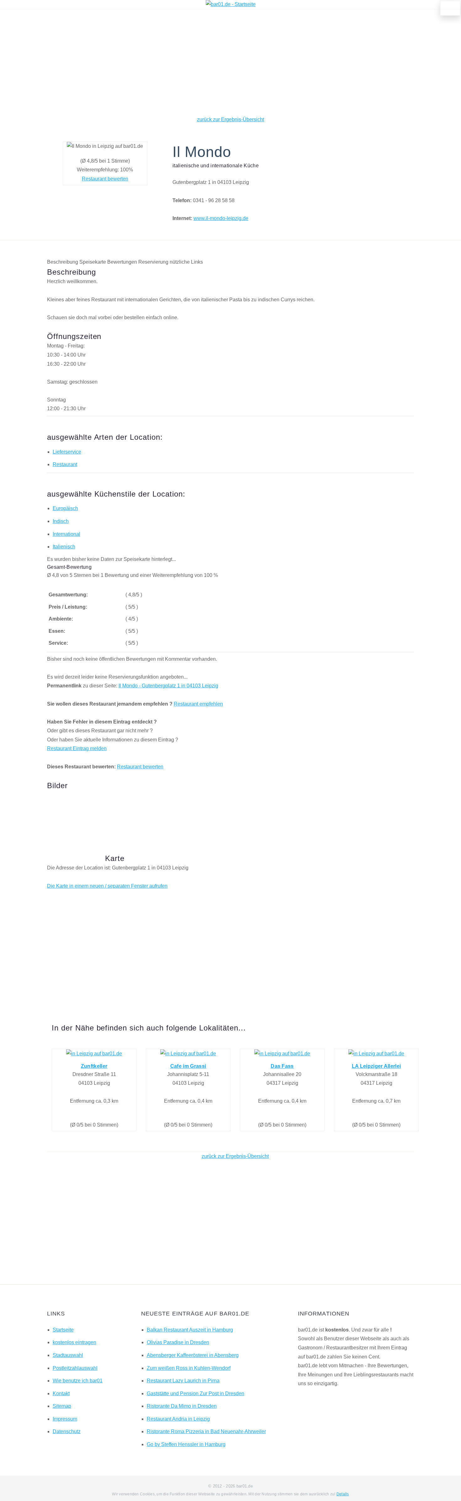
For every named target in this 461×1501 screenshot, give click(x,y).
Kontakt (61, 1393)
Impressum (65, 1419)
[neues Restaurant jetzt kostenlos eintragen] (450, 8)
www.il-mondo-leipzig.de (220, 218)
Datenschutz (67, 1431)
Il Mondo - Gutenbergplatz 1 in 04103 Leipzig (168, 685)
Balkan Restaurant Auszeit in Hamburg (190, 1329)
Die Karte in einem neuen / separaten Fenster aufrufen (107, 886)
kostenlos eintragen (74, 1342)
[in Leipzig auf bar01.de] (94, 1053)
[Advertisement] (230, 62)
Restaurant (65, 464)
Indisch (61, 521)
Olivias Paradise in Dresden (178, 1342)
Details (342, 1494)
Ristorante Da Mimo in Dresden (182, 1406)
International (66, 534)
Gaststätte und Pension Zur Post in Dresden (195, 1393)
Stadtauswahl (68, 1355)
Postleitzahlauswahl (75, 1368)
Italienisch (64, 546)
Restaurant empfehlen (198, 704)
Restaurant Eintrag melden (77, 748)
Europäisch (65, 508)
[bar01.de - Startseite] (231, 4)
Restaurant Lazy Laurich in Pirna (183, 1380)
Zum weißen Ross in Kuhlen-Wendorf (188, 1368)
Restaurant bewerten (105, 178)
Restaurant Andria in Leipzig (178, 1419)
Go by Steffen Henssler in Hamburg (186, 1444)
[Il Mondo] (73, 812)
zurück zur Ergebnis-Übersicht (230, 119)
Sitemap (62, 1406)
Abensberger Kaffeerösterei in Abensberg (193, 1355)
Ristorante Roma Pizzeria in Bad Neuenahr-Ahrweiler (206, 1431)
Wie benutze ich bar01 (78, 1380)
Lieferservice (67, 452)
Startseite (63, 1329)
